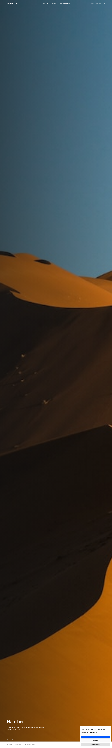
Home (8, 740)
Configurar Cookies (95, 744)
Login (92, 3)
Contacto (98, 3)
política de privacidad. (91, 732)
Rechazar (95, 740)
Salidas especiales (65, 3)
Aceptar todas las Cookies (95, 737)
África (13, 740)
